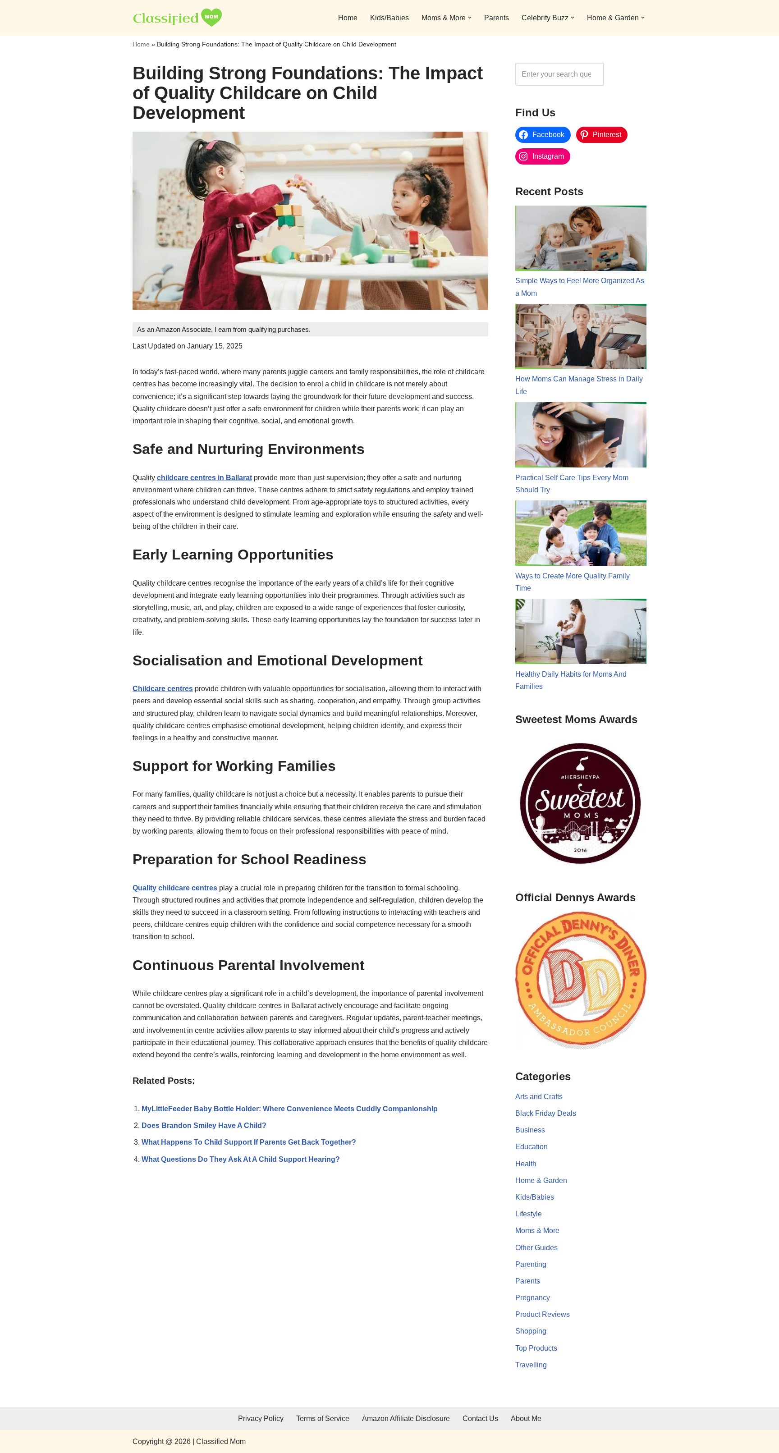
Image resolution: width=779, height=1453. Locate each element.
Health (525, 1164)
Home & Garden (541, 1180)
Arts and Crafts (539, 1096)
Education (531, 1146)
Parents (496, 18)
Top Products (536, 1348)
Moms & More (537, 1230)
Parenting (530, 1264)
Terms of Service (322, 1418)
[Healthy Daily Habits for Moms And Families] (580, 633)
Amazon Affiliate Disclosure (406, 1418)
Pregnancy (532, 1298)
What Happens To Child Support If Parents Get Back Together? (249, 1142)
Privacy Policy (261, 1418)
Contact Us (480, 1418)
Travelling (531, 1365)
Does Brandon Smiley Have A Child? (204, 1125)
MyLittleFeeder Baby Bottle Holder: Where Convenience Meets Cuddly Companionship (290, 1109)
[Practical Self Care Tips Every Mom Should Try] (580, 437)
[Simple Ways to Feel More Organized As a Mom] (580, 240)
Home (347, 18)
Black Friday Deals (545, 1113)
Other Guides (536, 1247)
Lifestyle (528, 1214)
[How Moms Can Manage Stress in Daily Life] (580, 338)
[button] (470, 17)
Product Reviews (542, 1314)
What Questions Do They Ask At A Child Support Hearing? (241, 1159)
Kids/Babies (389, 18)
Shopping (530, 1331)
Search (627, 74)
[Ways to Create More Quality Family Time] (580, 535)
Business (530, 1130)
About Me (526, 1418)
